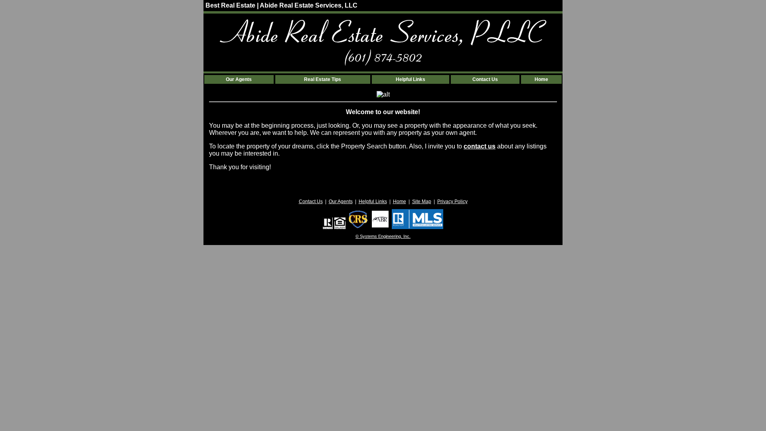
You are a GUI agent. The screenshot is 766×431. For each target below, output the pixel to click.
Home (541, 79)
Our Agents (239, 79)
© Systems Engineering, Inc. (383, 236)
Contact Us (485, 79)
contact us (480, 146)
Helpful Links (410, 79)
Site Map (421, 201)
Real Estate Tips (322, 79)
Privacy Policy (452, 201)
